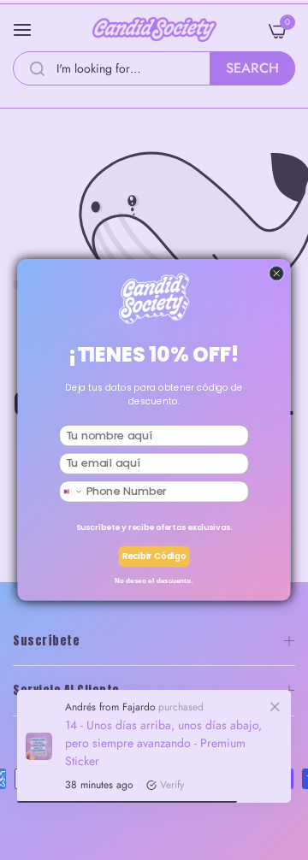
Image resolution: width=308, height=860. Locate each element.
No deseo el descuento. (153, 580)
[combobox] (71, 491)
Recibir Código (154, 557)
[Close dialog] (276, 273)
